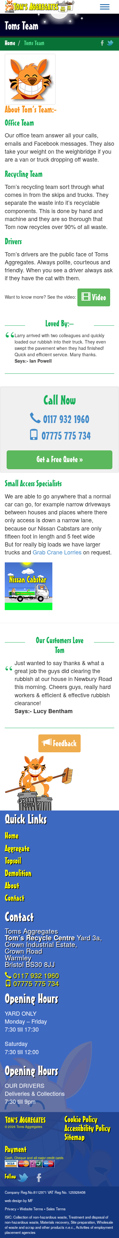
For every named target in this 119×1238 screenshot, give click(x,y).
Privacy (11, 1208)
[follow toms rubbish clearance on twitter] (110, 41)
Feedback (63, 743)
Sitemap (74, 1137)
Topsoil (13, 861)
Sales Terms (56, 1208)
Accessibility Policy (87, 1128)
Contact (14, 898)
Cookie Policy (80, 1119)
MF (30, 1200)
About (12, 885)
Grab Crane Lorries (57, 552)
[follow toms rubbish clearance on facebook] (101, 41)
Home (10, 43)
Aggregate (17, 848)
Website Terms (31, 1208)
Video (98, 297)
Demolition (18, 873)
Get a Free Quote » (59, 459)
